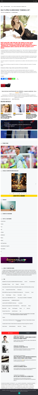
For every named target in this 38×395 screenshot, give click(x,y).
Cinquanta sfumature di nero (10, 289)
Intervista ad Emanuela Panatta (20, 366)
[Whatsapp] (13, 78)
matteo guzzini (23, 305)
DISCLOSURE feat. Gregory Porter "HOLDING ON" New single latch (12, 292)
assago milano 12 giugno (6, 284)
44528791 (20, 92)
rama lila (28, 308)
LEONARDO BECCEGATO (15, 300)
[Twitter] (6, 78)
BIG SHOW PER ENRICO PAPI (18, 114)
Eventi (32, 292)
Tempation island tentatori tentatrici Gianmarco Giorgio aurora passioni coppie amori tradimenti (17, 323)
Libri (1, 229)
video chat (19, 326)
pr (24, 308)
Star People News (4, 243)
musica (29, 305)
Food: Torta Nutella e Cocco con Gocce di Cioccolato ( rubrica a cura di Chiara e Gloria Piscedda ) (25, 357)
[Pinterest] (10, 78)
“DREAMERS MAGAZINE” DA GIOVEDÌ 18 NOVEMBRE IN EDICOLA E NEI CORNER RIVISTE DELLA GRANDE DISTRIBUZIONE (31, 116)
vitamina (24, 326)
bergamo (17, 284)
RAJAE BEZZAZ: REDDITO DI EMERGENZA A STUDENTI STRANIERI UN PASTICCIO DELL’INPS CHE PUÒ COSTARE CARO (6, 116)
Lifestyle (2, 232)
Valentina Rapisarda (12, 326)
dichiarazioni (19, 289)
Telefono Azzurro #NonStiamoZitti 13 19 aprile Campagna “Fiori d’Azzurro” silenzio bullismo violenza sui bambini (19, 320)
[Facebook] (2, 78)
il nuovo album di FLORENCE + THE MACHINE (25, 297)
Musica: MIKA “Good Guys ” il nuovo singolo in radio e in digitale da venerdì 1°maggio (25, 337)
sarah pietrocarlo (15, 311)
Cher (3, 289)
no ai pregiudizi (14, 308)
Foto (1, 226)
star (20, 311)
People (21, 308)
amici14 (26, 281)
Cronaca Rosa (3, 221)
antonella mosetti (32, 281)
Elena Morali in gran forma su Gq (21, 347)
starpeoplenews (15, 12)
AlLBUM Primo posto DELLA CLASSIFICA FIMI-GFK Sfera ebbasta (12, 281)
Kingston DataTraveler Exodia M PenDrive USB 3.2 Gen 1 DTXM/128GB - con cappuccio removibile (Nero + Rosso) (19, 91)
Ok (19, 393)
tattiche (3, 317)
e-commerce (27, 292)
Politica (2, 240)
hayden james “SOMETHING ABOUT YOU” (9, 297)
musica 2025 (4, 308)
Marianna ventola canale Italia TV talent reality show (10, 305)
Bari (13, 284)
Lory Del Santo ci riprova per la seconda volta (23, 376)
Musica (2, 237)
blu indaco (22, 284)
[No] (36, 392)
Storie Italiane (3, 248)
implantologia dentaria (5, 300)
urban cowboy (4, 326)
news (9, 308)
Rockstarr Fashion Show (6, 311)
